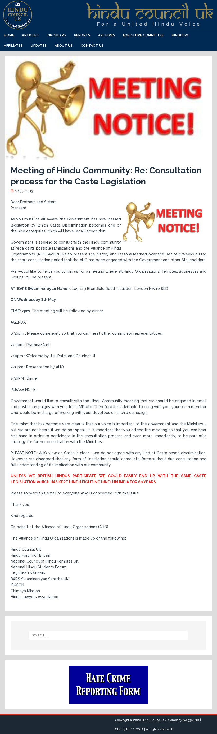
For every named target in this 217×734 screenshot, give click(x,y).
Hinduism (180, 35)
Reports (82, 35)
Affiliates (13, 45)
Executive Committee (143, 35)
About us (64, 45)
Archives (106, 35)
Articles (30, 35)
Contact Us (92, 45)
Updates (39, 45)
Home (9, 35)
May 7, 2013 (24, 191)
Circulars (56, 35)
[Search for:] (108, 635)
